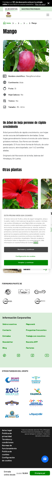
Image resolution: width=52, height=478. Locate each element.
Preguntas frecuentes (36, 330)
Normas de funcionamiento (9, 447)
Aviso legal (7, 430)
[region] (26, 239)
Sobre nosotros (10, 324)
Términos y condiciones (8, 440)
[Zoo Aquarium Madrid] (12, 391)
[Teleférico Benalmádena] (36, 380)
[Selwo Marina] (12, 380)
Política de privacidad (7, 434)
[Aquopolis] (36, 414)
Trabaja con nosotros (35, 336)
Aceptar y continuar (26, 262)
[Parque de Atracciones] (36, 402)
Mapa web (30, 324)
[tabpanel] (20, 201)
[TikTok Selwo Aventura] (4, 355)
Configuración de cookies (8, 459)
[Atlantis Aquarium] (12, 414)
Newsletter (8, 342)
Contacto (7, 330)
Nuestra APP (32, 342)
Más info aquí (40, 4)
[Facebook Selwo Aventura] (32, 355)
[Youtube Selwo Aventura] (47, 355)
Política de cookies (7, 453)
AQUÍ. (36, 242)
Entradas (7, 336)
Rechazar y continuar (26, 249)
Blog (5, 348)
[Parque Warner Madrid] (12, 402)
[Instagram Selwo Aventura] (18, 355)
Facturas (30, 348)
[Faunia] (36, 391)
